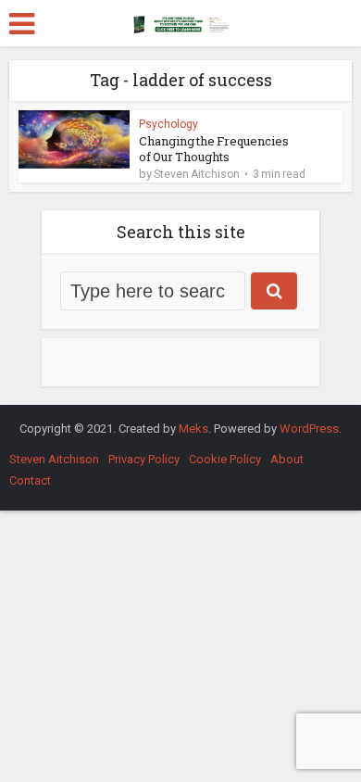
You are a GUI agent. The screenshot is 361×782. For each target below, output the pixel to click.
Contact (30, 480)
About (287, 459)
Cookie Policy (225, 459)
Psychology (168, 124)
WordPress (309, 428)
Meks (193, 428)
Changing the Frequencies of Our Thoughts (214, 148)
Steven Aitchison (197, 174)
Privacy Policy (144, 459)
